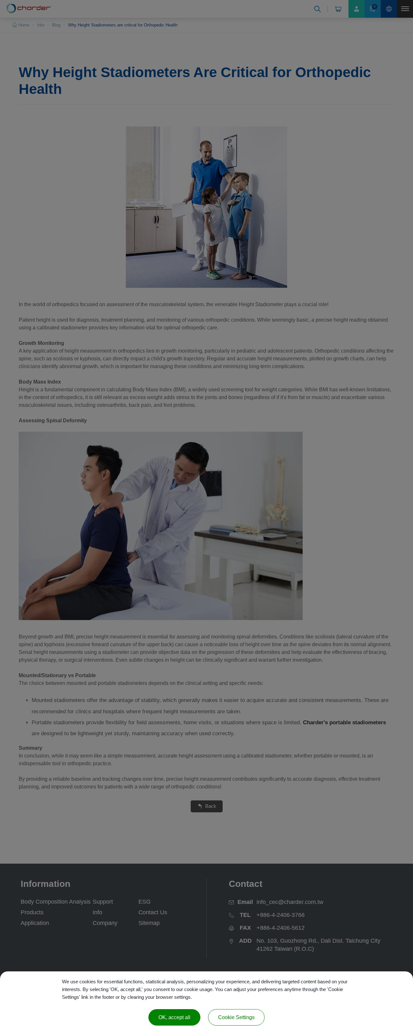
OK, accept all (174, 1017)
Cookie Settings (236, 1017)
